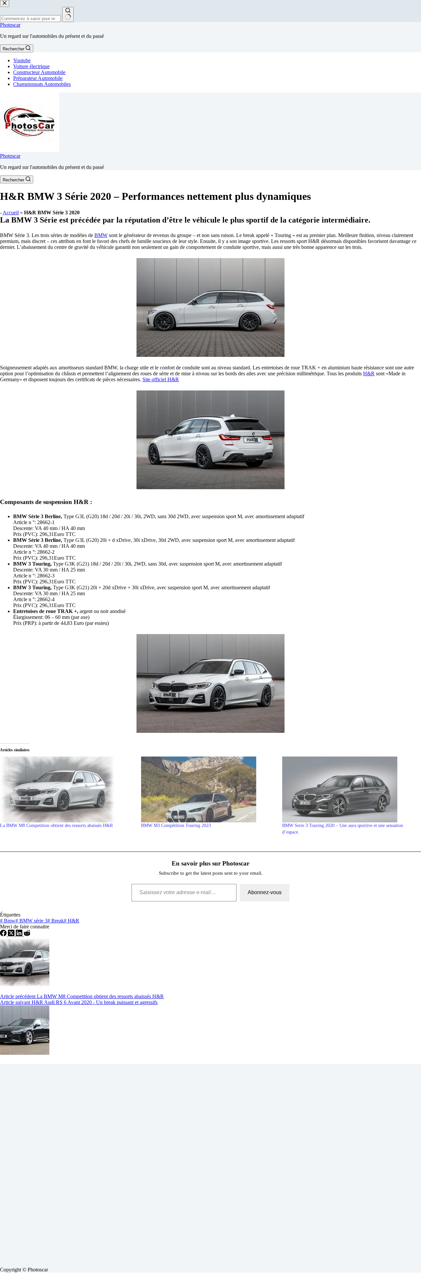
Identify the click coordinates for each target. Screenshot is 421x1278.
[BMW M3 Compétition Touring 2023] (208, 789)
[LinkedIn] (20, 934)
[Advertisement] (197, 1163)
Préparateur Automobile (37, 78)
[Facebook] (4, 934)
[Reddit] (27, 934)
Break (55, 920)
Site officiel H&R (160, 379)
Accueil (11, 212)
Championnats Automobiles (42, 84)
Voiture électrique (31, 66)
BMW (101, 235)
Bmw (7, 920)
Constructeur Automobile (39, 72)
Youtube (22, 60)
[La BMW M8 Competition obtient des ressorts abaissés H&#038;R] (67, 789)
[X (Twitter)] (12, 934)
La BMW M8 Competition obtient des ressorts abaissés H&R (56, 825)
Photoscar (10, 25)
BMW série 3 (31, 920)
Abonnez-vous (265, 892)
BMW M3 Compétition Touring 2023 (176, 825)
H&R (369, 373)
